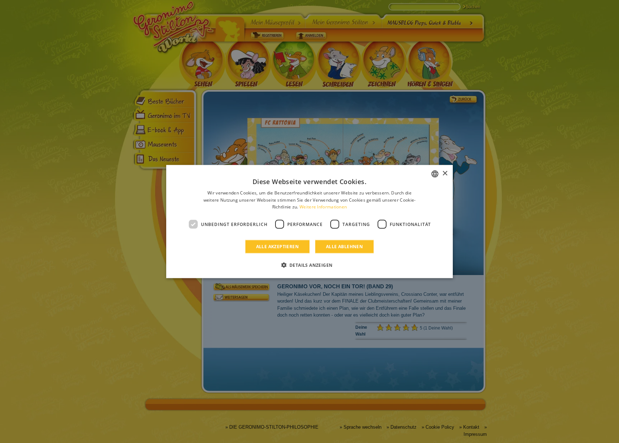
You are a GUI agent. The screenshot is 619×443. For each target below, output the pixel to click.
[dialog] (309, 221)
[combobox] (434, 173)
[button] (310, 265)
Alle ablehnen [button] (344, 247)
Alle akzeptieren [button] (277, 247)
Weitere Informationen (323, 207)
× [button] (444, 173)
